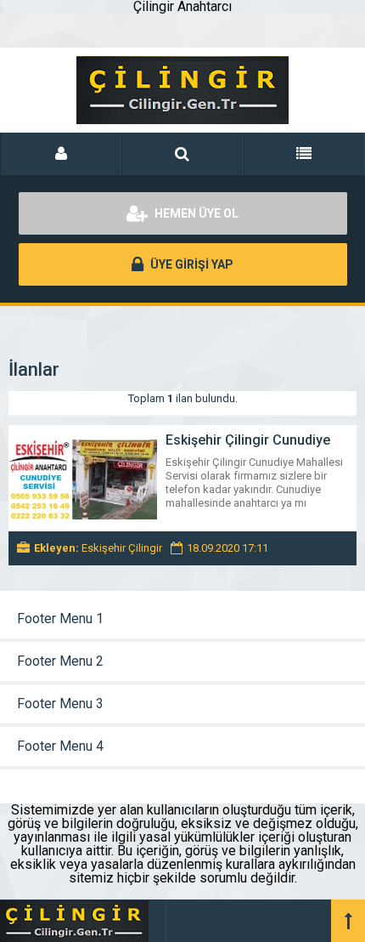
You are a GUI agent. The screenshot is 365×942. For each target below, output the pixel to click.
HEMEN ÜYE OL (195, 213)
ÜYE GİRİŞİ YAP (190, 264)
